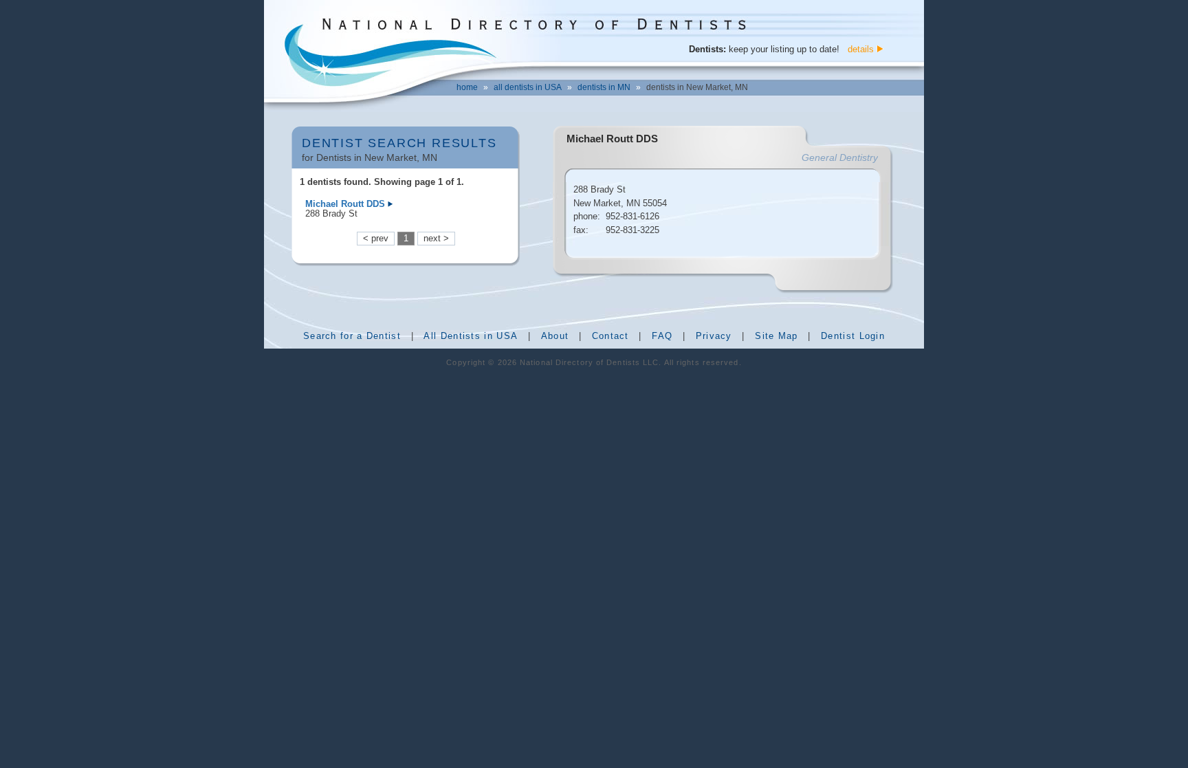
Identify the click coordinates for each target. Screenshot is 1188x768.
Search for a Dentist (352, 336)
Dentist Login (853, 336)
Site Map (776, 336)
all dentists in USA (528, 87)
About (555, 336)
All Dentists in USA (471, 336)
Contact (610, 336)
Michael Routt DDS (345, 204)
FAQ (662, 336)
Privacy (714, 336)
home (467, 87)
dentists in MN (604, 87)
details (861, 49)
